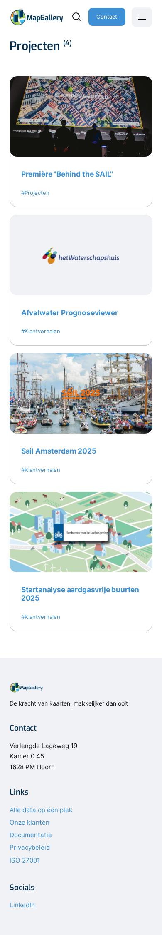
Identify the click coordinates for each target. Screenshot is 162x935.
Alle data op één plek (41, 810)
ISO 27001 (25, 860)
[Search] (76, 16)
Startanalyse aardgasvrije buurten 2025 (80, 594)
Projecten (37, 192)
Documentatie (31, 835)
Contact (106, 16)
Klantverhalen (42, 331)
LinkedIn (22, 905)
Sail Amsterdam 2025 (58, 450)
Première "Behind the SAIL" (67, 174)
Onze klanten (29, 822)
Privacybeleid (30, 847)
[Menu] (142, 17)
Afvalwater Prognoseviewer (69, 312)
